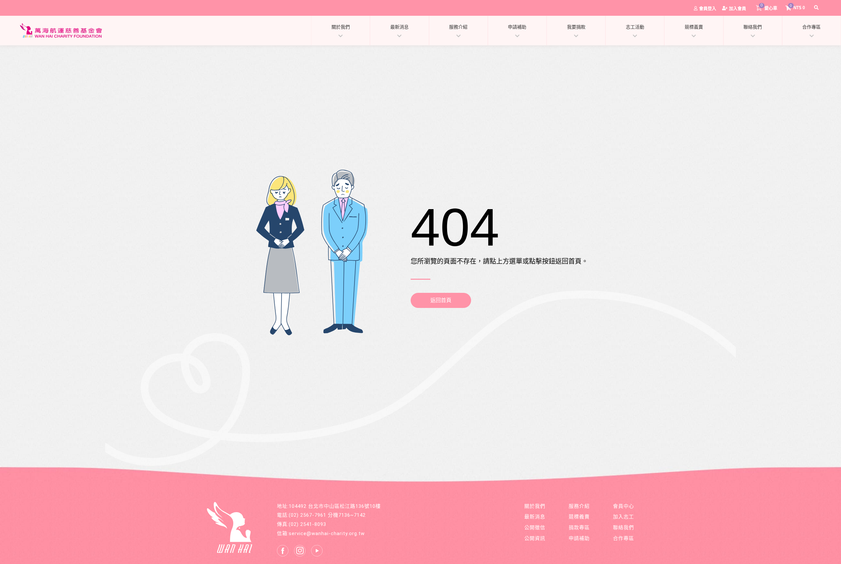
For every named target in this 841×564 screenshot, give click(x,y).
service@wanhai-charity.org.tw (327, 533)
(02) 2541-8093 (307, 524)
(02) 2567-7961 (307, 515)
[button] (817, 7)
